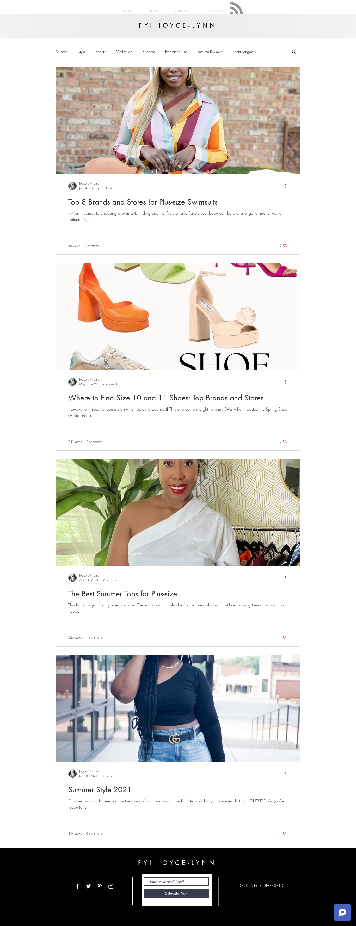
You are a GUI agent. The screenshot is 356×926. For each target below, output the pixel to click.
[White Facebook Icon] (77, 886)
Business (149, 51)
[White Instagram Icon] (111, 886)
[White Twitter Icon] (88, 886)
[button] (293, 52)
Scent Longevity (244, 51)
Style (81, 51)
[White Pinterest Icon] (99, 886)
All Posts (61, 51)
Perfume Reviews (210, 51)
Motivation (124, 51)
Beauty (100, 51)
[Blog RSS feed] (236, 9)
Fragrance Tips (176, 51)
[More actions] (287, 186)
